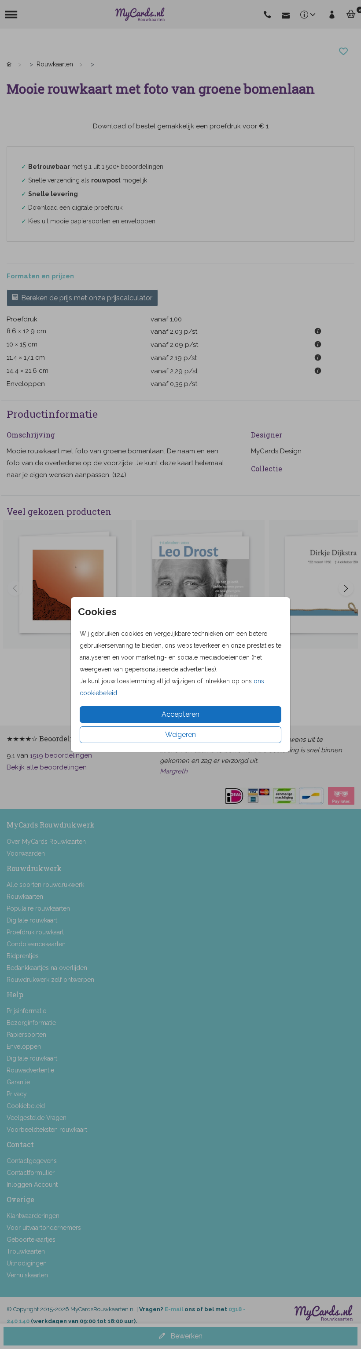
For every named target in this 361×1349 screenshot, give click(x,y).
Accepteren (180, 714)
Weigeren (180, 734)
